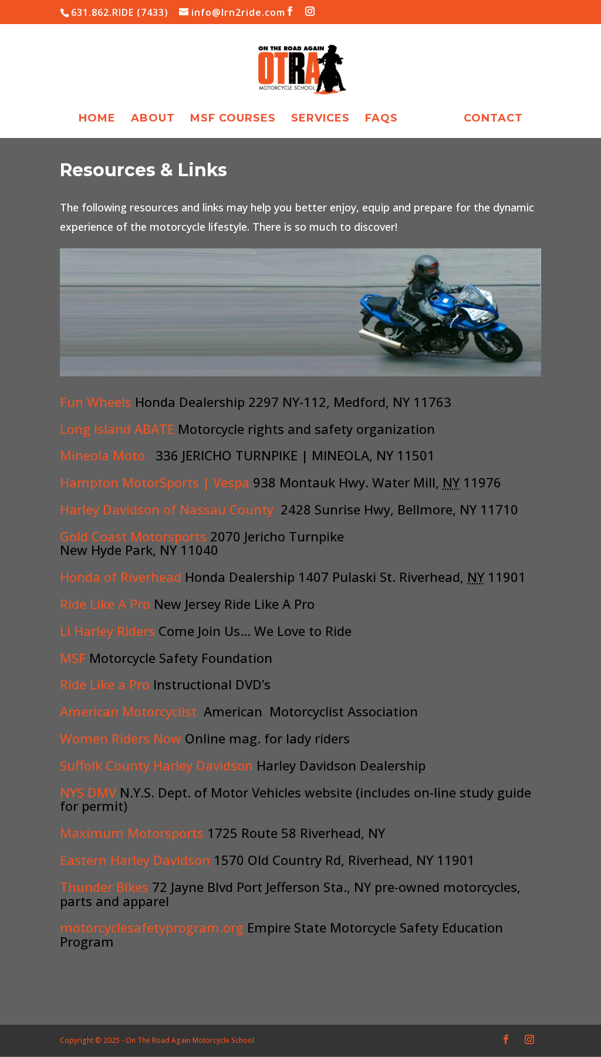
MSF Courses (233, 119)
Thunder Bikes (104, 887)
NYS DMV (88, 792)
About (153, 119)
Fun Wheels (95, 401)
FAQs (381, 119)
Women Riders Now (120, 738)
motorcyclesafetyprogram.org (152, 927)
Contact (493, 119)
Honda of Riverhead (120, 576)
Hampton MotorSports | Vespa (156, 482)
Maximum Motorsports (132, 832)
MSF (73, 657)
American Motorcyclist (128, 711)
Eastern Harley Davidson (135, 860)
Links (430, 119)
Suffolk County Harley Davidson (156, 765)
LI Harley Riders (107, 630)
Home (97, 119)
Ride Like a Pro (105, 684)
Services (320, 119)
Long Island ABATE (117, 428)
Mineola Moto (102, 455)
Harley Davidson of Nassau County (167, 509)
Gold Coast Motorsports (135, 536)
